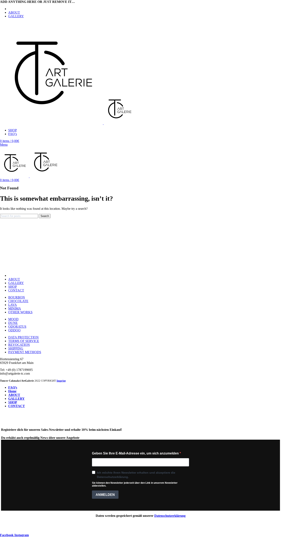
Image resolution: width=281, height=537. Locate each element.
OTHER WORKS (20, 312)
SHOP (12, 286)
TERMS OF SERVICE (23, 341)
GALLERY (16, 283)
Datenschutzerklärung (170, 515)
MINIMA (14, 308)
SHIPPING (15, 348)
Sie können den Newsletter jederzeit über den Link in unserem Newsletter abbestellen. (135, 484)
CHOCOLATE (18, 301)
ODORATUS (17, 326)
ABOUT (14, 279)
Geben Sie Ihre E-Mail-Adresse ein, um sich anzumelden (136, 453)
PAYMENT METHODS (24, 352)
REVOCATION (19, 344)
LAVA (12, 304)
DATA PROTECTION (23, 337)
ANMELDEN (105, 494)
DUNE (13, 323)
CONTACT (16, 290)
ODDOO (14, 330)
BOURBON (16, 297)
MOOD (13, 319)
